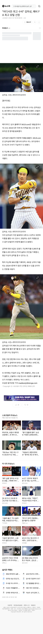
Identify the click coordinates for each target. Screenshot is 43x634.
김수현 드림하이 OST (33, 579)
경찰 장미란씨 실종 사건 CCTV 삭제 (13, 574)
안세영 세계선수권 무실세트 (13, 593)
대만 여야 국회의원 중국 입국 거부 (33, 588)
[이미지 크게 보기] (37, 66)
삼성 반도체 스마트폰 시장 (33, 574)
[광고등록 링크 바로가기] (40, 28)
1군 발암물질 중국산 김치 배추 (33, 583)
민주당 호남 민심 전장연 (13, 579)
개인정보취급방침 (17, 605)
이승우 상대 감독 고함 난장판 (33, 593)
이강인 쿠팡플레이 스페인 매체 (13, 588)
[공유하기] (39, 22)
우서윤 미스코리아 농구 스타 (13, 583)
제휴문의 (33, 605)
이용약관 (10, 605)
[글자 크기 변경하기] (35, 22)
